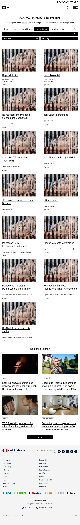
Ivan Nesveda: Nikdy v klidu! (59, 157)
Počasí (4, 476)
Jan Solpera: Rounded (56, 114)
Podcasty (5, 473)
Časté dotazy (44, 483)
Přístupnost (39, 516)
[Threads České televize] (76, 453)
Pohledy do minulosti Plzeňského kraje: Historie (16, 287)
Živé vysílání (6, 463)
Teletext (5, 470)
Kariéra (41, 476)
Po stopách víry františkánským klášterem (16, 244)
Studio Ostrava (44, 470)
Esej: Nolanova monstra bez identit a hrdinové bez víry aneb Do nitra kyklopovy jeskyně (19, 385)
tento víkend (42, 29)
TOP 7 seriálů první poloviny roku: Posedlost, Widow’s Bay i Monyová (18, 426)
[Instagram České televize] (59, 453)
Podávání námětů (45, 480)
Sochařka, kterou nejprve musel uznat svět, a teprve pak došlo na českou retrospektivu (59, 426)
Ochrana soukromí (28, 516)
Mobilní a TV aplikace (10, 483)
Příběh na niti (51, 200)
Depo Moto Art (10, 75)
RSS (76, 516)
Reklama (42, 463)
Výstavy (7, 38)
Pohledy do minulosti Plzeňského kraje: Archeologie (60, 287)
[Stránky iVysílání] (36, 493)
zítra (14, 29)
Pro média (43, 460)
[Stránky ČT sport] (20, 494)
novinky (45, 38)
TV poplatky (6, 467)
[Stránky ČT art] (60, 494)
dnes (6, 29)
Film (4, 378)
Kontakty (42, 486)
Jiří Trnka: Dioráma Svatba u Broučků (18, 201)
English (17, 516)
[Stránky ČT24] (7, 494)
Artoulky (45, 378)
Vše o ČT (5, 486)
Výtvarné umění (48, 419)
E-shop (5, 480)
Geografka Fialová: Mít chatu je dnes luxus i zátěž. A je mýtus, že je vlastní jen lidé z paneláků (59, 385)
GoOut (24, 22)
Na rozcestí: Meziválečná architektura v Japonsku (16, 116)
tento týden (26, 29)
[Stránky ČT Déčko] (48, 494)
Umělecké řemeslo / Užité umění (16, 329)
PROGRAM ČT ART (67, 2)
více (40, 437)
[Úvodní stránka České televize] (13, 451)
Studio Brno (43, 467)
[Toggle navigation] (3, 2)
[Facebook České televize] (63, 453)
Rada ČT (42, 473)
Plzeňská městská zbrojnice (59, 243)
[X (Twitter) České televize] (71, 453)
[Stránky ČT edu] (72, 493)
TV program (6, 460)
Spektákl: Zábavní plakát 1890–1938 (15, 158)
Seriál (5, 419)
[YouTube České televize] (67, 453)
